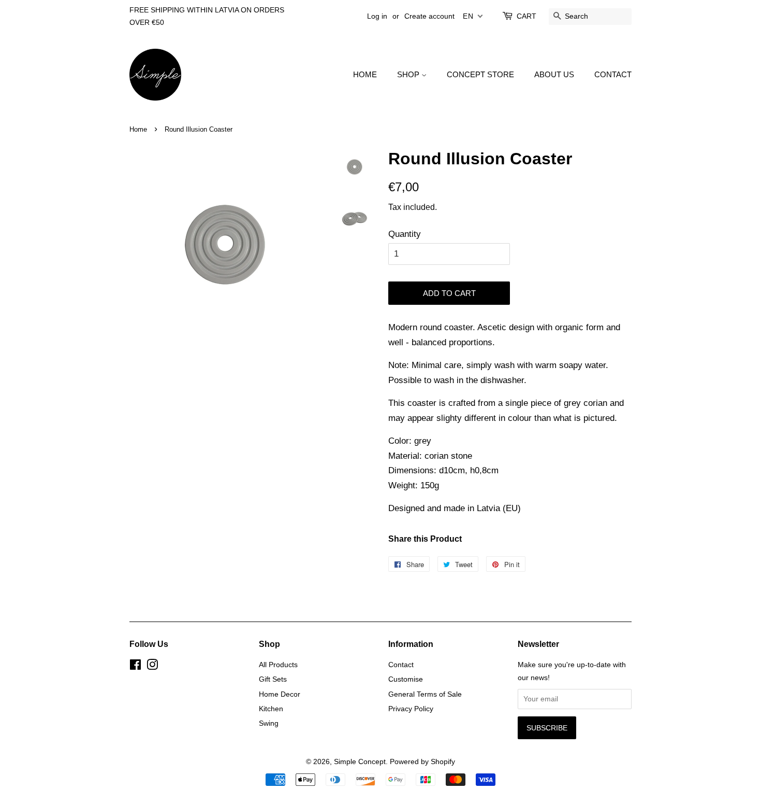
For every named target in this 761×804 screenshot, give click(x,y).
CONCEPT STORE (480, 74)
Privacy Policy (410, 708)
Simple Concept (360, 761)
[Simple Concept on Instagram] (152, 666)
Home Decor (279, 694)
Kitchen (271, 708)
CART (526, 16)
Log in (377, 16)
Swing (269, 723)
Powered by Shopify (422, 761)
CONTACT (613, 74)
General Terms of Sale (425, 694)
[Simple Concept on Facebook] (135, 666)
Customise (405, 679)
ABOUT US (554, 74)
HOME (365, 74)
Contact (401, 664)
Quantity (404, 234)
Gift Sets (273, 679)
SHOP (409, 74)
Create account (429, 16)
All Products (278, 664)
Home (138, 129)
